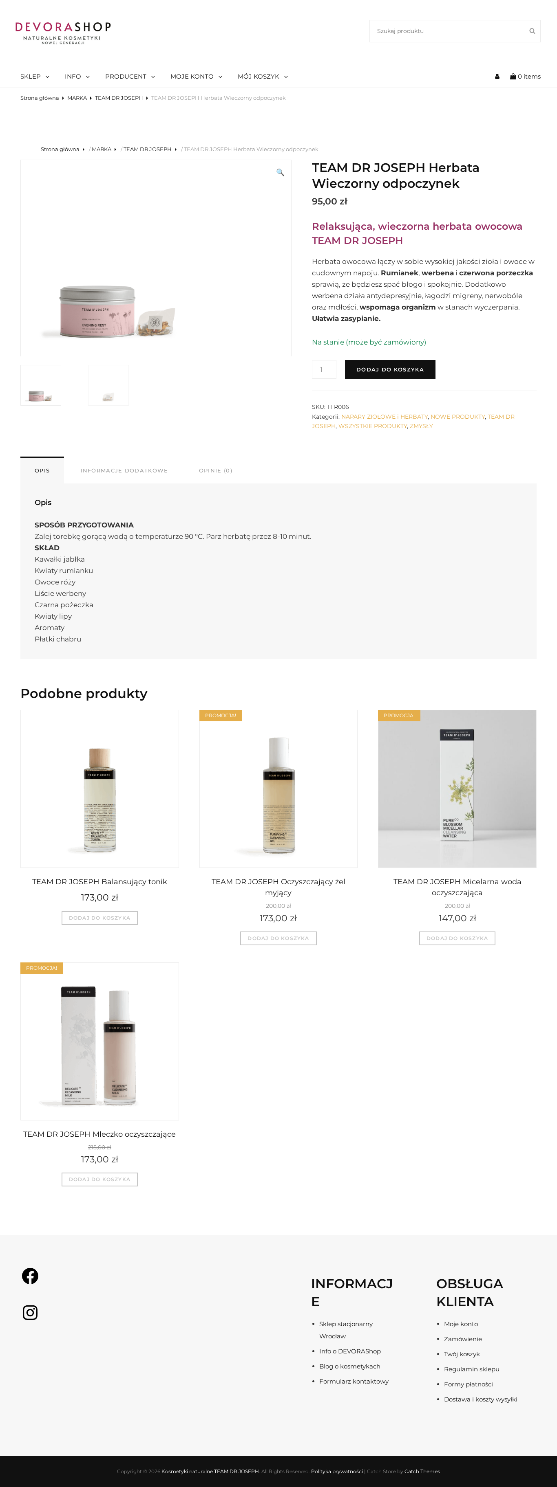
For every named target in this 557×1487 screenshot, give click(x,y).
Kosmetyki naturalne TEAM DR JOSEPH (210, 1471)
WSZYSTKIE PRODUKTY (372, 426)
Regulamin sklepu (472, 1369)
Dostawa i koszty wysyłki (480, 1399)
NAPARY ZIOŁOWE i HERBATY (384, 416)
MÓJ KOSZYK (258, 76)
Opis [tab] (42, 470)
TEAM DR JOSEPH (119, 97)
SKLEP (30, 76)
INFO (73, 76)
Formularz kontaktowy (354, 1381)
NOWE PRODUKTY (458, 416)
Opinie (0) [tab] (215, 470)
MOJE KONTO (192, 76)
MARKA (77, 97)
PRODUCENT (125, 76)
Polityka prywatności (337, 1471)
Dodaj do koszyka (390, 369)
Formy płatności (468, 1384)
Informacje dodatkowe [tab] (124, 470)
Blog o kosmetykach (349, 1366)
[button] (280, 172)
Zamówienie (463, 1339)
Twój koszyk (462, 1354)
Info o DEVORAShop (350, 1351)
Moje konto (461, 1324)
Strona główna (39, 97)
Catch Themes (422, 1471)
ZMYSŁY (421, 426)
